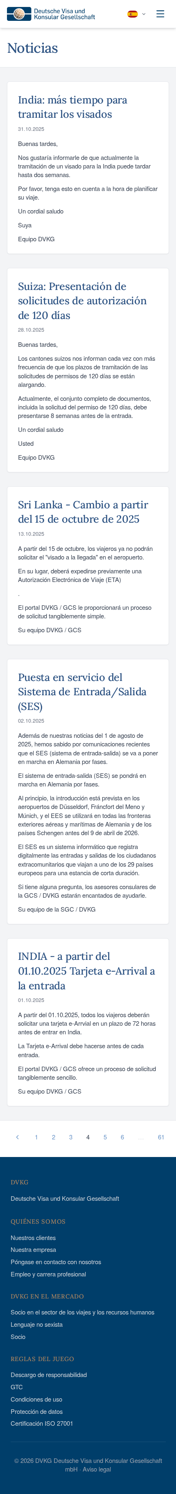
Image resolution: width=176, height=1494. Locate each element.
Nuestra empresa (33, 1249)
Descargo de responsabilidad (49, 1374)
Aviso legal (97, 1469)
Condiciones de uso (36, 1399)
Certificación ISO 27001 (42, 1423)
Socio (18, 1336)
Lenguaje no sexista (37, 1324)
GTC (17, 1386)
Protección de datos (37, 1411)
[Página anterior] (17, 1137)
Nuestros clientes (33, 1237)
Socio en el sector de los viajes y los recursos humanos (82, 1312)
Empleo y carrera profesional (48, 1273)
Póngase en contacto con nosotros (56, 1261)
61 (161, 1136)
